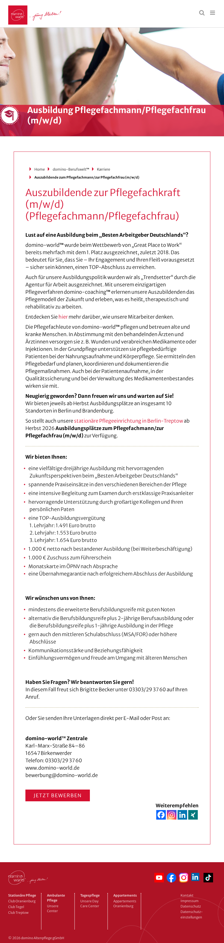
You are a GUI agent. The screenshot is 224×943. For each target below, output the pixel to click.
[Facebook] (161, 815)
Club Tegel (16, 907)
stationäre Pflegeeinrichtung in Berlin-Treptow (128, 421)
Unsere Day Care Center (89, 903)
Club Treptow (18, 913)
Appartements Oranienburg (124, 903)
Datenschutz (191, 906)
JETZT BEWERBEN (58, 795)
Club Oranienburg (22, 901)
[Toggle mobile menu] (213, 13)
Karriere (103, 169)
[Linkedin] (182, 815)
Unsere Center (52, 908)
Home (39, 169)
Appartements (124, 895)
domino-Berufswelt (71, 169)
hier (63, 317)
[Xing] (193, 815)
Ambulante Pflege (56, 897)
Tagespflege (90, 895)
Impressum (190, 901)
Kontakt (187, 895)
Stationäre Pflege (22, 895)
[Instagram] (171, 815)
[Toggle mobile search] (202, 13)
